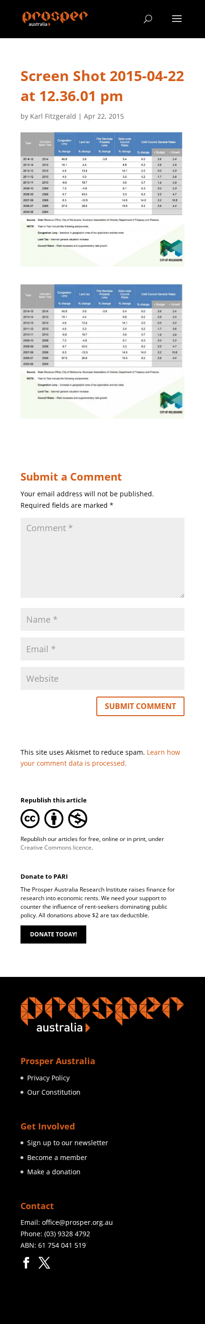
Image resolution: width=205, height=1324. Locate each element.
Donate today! (53, 934)
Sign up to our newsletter (67, 1142)
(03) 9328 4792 (67, 1233)
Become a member (57, 1157)
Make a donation (54, 1171)
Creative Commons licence (56, 847)
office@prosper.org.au (77, 1222)
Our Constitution (54, 1092)
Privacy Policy (48, 1077)
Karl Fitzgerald (53, 116)
